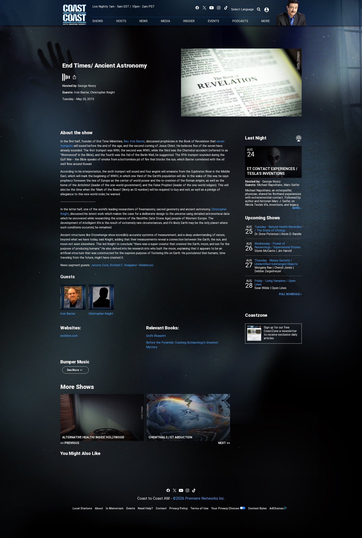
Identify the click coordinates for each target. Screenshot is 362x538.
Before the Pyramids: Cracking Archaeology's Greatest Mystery (182, 345)
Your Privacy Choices (225, 508)
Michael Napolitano (269, 185)
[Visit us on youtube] (211, 7)
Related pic (146, 265)
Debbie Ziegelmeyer (268, 271)
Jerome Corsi (100, 265)
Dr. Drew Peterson (267, 234)
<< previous (69, 443)
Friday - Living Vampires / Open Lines (275, 282)
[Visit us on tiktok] (226, 7)
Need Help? (145, 508)
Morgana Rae (263, 267)
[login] (267, 9)
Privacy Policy (178, 508)
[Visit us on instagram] (218, 7)
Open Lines (279, 288)
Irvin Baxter (81, 92)
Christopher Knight (102, 92)
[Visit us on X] (204, 7)
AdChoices (276, 508)
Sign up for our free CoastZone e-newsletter (280, 329)
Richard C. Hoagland (123, 265)
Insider (189, 21)
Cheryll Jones (283, 267)
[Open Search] (259, 9)
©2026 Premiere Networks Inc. (199, 498)
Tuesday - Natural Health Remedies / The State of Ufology (278, 228)
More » (297, 208)
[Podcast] (299, 138)
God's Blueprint (156, 336)
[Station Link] (74, 15)
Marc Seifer (291, 185)
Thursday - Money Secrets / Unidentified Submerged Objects (276, 262)
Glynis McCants (265, 251)
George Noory (87, 86)
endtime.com (69, 336)
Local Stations (82, 508)
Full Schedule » (290, 294)
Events (213, 21)
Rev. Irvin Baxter (134, 141)
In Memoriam (114, 508)
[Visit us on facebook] (197, 7)
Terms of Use (199, 508)
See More (73, 370)
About (99, 508)
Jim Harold (285, 251)
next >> (224, 443)
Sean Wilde (262, 288)
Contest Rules (257, 508)
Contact (161, 508)
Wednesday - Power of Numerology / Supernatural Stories (278, 245)
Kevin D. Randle (291, 234)
